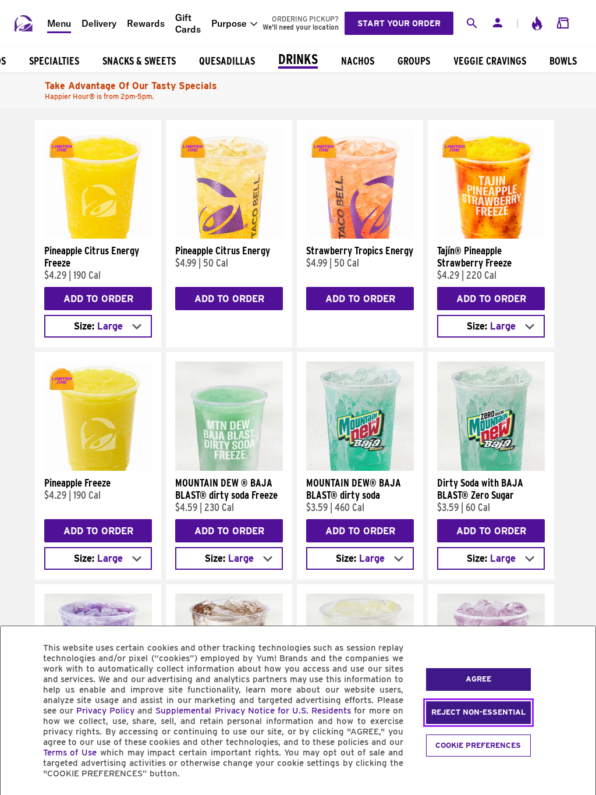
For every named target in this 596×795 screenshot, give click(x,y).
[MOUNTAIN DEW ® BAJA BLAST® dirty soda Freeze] (229, 468)
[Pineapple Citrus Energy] (229, 235)
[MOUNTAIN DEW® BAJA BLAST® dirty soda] (360, 468)
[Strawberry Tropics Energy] (360, 235)
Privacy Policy (105, 710)
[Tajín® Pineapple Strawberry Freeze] (491, 235)
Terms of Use (70, 752)
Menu (59, 23)
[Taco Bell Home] (24, 23)
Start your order (399, 23)
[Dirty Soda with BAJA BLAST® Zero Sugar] (491, 468)
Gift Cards (188, 23)
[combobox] (98, 326)
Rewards (146, 23)
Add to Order (98, 298)
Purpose (229, 23)
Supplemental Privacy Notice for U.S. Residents (253, 710)
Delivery (98, 23)
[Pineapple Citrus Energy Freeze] (98, 235)
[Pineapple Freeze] (98, 468)
